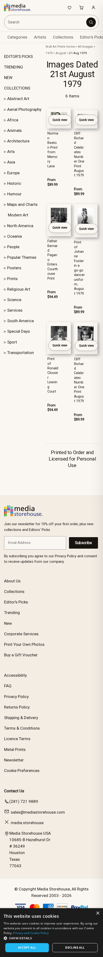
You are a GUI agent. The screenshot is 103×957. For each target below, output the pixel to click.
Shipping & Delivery (21, 717)
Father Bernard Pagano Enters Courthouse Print (52, 260)
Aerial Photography (24, 109)
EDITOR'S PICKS (18, 56)
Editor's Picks (16, 602)
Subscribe (83, 542)
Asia (11, 162)
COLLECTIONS (17, 88)
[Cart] (81, 7)
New (8, 623)
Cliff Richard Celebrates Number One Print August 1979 (79, 154)
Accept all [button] (27, 948)
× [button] (97, 913)
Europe (13, 172)
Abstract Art (18, 98)
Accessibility (15, 675)
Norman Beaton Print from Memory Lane (52, 149)
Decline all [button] (75, 948)
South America (20, 320)
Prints (12, 278)
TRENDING (13, 67)
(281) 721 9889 (23, 801)
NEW (8, 77)
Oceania (14, 236)
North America (20, 225)
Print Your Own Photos (24, 644)
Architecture (18, 141)
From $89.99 (52, 182)
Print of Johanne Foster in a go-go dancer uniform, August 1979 (79, 268)
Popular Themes (21, 257)
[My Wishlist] (69, 7)
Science (14, 299)
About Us (12, 581)
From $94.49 (52, 294)
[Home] (20, 7)
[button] (51, 938)
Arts (11, 151)
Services (15, 310)
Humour (14, 193)
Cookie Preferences (22, 770)
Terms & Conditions (22, 728)
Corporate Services (21, 633)
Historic (14, 183)
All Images (85, 46)
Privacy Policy (16, 696)
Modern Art (18, 215)
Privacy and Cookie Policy (31, 933)
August (61, 53)
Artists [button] (40, 37)
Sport (12, 342)
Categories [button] (17, 37)
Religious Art (18, 289)
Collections (63, 37)
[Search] (91, 22)
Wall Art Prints (55, 46)
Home (70, 46)
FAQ (7, 685)
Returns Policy (17, 707)
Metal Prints (15, 749)
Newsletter (14, 760)
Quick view (59, 120)
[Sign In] (93, 7)
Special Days (18, 331)
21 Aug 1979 (77, 53)
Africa (12, 120)
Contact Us (14, 790)
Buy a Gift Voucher (21, 655)
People (13, 246)
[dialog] (51, 932)
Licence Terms (17, 738)
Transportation (20, 352)
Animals (14, 130)
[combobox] (45, 22)
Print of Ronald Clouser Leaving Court (52, 375)
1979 (49, 53)
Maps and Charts (22, 204)
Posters (14, 267)
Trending (12, 612)
